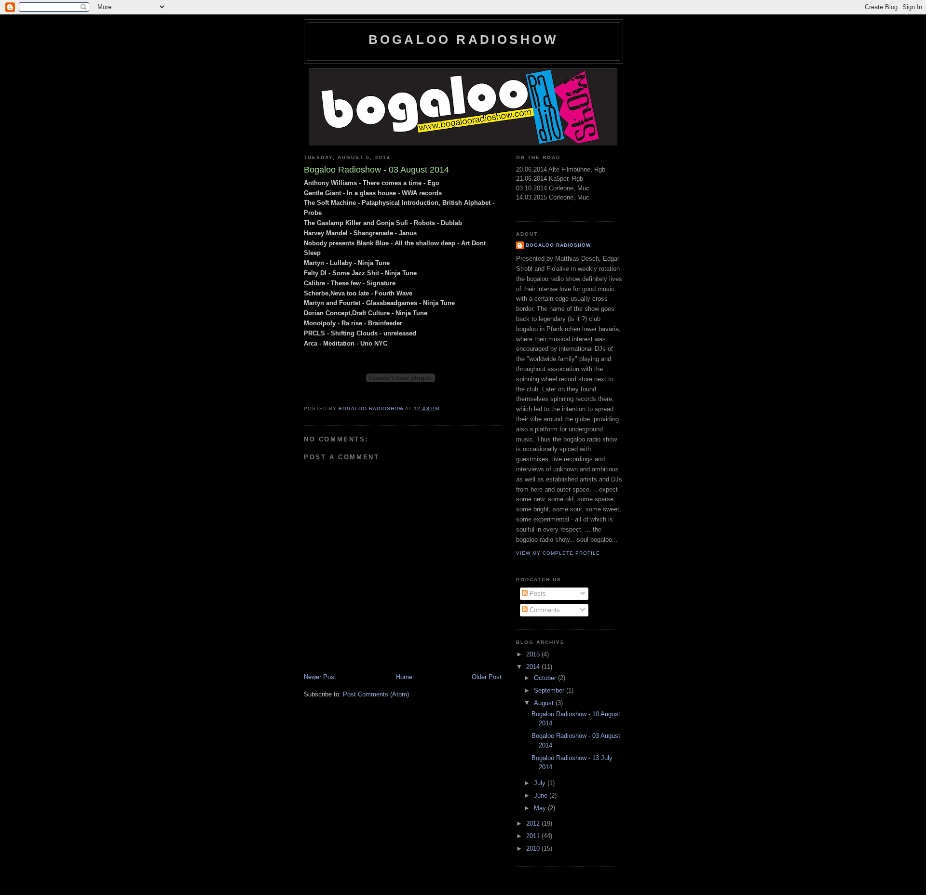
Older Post (487, 677)
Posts (537, 593)
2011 (534, 836)
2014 (534, 666)
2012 (534, 823)
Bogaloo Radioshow (463, 39)
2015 (534, 654)
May (541, 808)
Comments (544, 610)
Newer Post (320, 677)
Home (404, 677)
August (545, 703)
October (546, 677)
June (541, 795)
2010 (534, 848)
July (540, 783)
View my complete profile (558, 553)
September (550, 690)
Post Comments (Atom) (376, 694)
